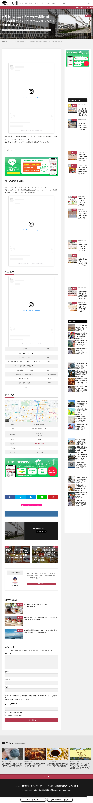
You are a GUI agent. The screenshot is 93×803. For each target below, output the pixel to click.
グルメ (37, 3)
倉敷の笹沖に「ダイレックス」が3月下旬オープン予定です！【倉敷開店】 (82, 262)
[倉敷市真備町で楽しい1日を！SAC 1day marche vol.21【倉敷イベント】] (71, 449)
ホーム (21, 3)
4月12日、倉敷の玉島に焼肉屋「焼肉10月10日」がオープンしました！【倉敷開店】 (82, 112)
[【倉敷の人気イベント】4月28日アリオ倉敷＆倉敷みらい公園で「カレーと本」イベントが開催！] (71, 487)
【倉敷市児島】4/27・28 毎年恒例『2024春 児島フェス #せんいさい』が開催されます (81, 464)
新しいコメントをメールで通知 (13, 712)
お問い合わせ (73, 786)
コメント (8, 653)
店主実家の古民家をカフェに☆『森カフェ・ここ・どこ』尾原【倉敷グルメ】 (40, 605)
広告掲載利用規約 (61, 786)
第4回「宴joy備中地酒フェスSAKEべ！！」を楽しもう (81, 350)
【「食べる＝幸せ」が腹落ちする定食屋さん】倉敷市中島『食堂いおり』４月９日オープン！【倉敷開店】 (82, 127)
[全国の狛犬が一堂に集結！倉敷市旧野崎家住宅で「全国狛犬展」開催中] (71, 373)
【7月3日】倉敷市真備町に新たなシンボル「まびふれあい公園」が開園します (81, 327)
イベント (47, 3)
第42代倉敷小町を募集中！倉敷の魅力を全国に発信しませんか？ (81, 342)
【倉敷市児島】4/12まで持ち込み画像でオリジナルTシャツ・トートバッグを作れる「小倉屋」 (81, 479)
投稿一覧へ (41, 583)
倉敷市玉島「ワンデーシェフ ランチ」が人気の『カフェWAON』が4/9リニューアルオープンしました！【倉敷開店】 (82, 202)
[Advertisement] (31, 55)
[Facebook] (10, 497)
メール (7, 679)
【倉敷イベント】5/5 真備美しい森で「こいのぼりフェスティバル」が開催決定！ (81, 426)
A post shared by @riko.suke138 (31, 343)
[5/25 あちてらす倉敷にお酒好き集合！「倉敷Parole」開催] (71, 389)
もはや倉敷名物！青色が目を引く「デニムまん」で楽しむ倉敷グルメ (81, 365)
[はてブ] (31, 497)
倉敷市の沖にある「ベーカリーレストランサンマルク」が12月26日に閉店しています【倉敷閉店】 (82, 308)
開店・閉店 (28, 3)
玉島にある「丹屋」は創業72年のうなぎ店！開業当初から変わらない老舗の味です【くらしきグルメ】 (82, 158)
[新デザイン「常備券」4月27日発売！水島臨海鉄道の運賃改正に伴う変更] (71, 442)
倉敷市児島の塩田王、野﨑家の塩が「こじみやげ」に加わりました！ (81, 418)
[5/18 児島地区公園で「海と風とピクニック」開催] (71, 411)
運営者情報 (25, 786)
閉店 (75, 302)
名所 (64, 3)
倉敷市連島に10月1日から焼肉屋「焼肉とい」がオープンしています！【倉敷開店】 (82, 295)
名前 (7, 672)
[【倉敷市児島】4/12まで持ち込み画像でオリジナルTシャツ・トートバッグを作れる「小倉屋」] (71, 480)
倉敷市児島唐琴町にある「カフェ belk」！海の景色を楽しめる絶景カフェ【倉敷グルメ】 (40, 631)
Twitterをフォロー (33, 800)
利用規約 (50, 786)
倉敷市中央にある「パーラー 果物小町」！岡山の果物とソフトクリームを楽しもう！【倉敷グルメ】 (40, 41)
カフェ (32, 29)
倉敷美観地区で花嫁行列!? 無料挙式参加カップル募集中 (81, 403)
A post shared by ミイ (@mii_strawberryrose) (31, 263)
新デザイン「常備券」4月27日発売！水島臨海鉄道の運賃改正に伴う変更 (81, 441)
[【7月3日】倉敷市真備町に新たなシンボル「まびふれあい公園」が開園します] (71, 328)
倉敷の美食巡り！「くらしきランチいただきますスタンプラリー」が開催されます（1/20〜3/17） (80, 766)
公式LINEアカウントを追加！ (59, 800)
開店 (75, 105)
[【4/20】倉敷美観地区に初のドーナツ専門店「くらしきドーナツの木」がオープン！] (71, 457)
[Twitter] (20, 497)
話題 (42, 3)
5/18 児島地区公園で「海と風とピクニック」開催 (81, 410)
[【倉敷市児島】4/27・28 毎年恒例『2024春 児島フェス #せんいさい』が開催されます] (71, 465)
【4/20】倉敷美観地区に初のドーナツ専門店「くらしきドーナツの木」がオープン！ (81, 456)
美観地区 (40, 29)
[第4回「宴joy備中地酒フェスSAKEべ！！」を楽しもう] (71, 351)
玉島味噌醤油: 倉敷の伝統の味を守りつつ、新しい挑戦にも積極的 (57, 765)
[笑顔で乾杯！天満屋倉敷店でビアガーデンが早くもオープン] (71, 381)
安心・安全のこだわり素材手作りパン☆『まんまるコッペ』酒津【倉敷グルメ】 (40, 618)
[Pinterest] (53, 497)
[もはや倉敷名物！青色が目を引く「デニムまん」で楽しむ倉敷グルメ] (71, 366)
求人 (53, 3)
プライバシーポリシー (38, 786)
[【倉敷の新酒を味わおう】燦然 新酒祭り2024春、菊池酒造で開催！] (71, 503)
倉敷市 (35, 29)
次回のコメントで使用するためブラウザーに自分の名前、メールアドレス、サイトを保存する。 (31, 696)
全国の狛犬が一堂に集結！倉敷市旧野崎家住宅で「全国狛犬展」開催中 (81, 373)
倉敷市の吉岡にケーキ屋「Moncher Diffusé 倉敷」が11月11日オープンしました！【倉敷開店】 (82, 248)
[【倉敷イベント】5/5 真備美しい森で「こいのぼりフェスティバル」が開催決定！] (71, 427)
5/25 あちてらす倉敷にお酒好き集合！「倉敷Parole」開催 (81, 388)
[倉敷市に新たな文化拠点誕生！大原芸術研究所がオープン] (71, 495)
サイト (6, 687)
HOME (5, 41)
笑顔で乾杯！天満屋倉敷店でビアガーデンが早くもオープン (81, 380)
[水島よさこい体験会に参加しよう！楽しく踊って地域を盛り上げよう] (71, 335)
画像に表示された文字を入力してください (17, 699)
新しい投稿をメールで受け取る (13, 715)
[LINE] (42, 497)
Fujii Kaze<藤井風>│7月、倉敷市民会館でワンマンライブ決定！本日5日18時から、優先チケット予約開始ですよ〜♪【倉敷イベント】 (82, 171)
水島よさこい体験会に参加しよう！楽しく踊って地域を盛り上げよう (81, 335)
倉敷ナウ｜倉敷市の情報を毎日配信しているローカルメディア (52, 790)
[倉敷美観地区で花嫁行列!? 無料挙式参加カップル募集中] (71, 404)
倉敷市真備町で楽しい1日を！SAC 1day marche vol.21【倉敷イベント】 (81, 448)
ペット (59, 3)
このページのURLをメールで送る (31, 505)
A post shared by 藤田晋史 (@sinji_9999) (31, 130)
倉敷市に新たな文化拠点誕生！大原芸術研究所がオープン (81, 494)
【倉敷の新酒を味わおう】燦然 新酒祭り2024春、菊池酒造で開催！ (81, 502)
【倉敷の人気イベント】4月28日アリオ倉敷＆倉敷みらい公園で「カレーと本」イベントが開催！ (81, 486)
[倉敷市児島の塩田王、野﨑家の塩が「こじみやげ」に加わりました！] (71, 419)
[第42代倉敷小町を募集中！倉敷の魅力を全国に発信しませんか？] (71, 343)
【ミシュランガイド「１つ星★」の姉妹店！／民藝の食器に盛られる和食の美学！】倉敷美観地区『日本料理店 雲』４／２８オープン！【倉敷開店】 (82, 215)
